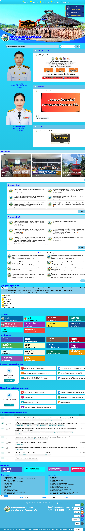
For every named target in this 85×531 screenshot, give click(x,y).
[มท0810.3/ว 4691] (19, 439)
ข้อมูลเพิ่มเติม (9, 405)
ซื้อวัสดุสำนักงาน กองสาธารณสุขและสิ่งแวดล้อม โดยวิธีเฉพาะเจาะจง (25, 255)
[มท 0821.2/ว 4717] (19, 444)
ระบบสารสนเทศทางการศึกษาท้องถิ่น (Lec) (58, 483)
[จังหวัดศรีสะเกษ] (58, 420)
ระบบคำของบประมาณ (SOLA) (56, 490)
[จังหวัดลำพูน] (18, 433)
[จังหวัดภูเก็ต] (50, 420)
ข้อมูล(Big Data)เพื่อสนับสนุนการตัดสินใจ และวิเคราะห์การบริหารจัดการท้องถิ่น (19, 478)
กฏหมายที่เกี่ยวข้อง (6, 303)
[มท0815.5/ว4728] (19, 449)
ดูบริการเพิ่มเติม (9, 380)
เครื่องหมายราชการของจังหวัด (10, 493)
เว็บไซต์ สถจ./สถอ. (7, 486)
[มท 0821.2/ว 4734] (19, 425)
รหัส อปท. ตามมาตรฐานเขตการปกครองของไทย (13, 481)
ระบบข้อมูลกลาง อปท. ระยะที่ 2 (10, 477)
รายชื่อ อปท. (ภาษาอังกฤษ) (9, 483)
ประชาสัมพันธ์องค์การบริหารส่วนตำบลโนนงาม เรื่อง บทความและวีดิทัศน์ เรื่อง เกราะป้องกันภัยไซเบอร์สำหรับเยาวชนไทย (29, 190)
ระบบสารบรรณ (53, 478)
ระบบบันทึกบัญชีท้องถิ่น (55, 486)
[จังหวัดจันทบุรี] (43, 420)
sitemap (6, 495)
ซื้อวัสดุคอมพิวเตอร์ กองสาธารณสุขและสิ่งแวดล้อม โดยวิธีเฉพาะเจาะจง (64, 274)
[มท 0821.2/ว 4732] (19, 432)
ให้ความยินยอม (78, 529)
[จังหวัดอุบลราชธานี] (51, 432)
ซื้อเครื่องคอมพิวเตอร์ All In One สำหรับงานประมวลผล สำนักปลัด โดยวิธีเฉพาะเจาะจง (28, 261)
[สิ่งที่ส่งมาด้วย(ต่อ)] (35, 439)
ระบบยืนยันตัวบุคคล (54, 477)
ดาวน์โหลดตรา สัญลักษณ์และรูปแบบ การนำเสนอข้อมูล (14, 492)
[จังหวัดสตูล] (42, 432)
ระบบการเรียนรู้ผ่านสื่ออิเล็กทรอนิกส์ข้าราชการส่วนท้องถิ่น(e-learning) (64, 492)
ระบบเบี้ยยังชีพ (53, 481)
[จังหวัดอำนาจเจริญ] (44, 425)
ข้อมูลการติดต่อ (6, 301)
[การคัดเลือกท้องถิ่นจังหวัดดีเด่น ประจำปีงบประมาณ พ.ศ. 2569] (26, 460)
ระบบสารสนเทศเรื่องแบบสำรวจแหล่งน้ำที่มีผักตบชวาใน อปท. (62, 484)
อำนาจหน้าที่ (5, 297)
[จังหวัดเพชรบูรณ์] (69, 432)
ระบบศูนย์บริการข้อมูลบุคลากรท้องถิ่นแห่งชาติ (59, 487)
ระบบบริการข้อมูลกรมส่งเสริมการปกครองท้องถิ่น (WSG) (61, 493)
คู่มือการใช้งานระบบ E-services (42, 118)
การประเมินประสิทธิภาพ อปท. (9, 480)
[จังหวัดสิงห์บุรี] (61, 425)
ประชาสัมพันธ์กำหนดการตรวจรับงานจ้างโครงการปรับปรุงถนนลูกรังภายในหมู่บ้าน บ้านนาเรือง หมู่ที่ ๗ (68, 238)
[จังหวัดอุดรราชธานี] (60, 432)
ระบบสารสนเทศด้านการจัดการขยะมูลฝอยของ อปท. (60, 489)
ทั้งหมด (81, 211)
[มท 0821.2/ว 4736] (19, 420)
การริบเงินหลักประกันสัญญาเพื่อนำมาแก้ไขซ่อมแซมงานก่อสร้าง (64, 221)
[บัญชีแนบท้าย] (28, 420)
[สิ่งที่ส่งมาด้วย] (35, 420)
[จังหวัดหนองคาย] (52, 425)
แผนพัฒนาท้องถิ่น (6, 299)
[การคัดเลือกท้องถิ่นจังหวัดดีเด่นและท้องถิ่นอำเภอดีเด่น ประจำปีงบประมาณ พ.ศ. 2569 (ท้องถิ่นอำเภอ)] (33, 454)
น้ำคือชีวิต (6, 487)
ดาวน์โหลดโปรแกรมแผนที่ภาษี (10, 489)
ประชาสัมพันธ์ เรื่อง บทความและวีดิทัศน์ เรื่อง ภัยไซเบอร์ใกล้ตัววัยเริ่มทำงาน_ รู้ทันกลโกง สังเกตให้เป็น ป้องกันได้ (68, 196)
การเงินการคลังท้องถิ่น (8, 484)
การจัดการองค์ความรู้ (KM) (8, 307)
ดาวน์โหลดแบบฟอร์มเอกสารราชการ (11, 490)
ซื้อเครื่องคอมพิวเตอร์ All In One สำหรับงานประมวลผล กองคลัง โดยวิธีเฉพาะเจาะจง (67, 268)
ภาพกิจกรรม (5, 305)
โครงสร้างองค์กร (6, 295)
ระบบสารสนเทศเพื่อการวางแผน (56, 480)
